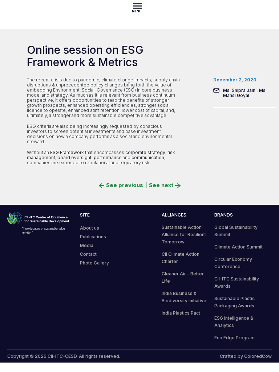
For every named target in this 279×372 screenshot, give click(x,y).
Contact (88, 254)
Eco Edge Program (234, 337)
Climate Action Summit (238, 247)
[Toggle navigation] (139, 5)
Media (86, 245)
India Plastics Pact (181, 313)
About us (89, 228)
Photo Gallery (94, 263)
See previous (124, 185)
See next (161, 185)
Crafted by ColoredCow (246, 356)
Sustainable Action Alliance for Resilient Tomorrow (184, 234)
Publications (93, 236)
